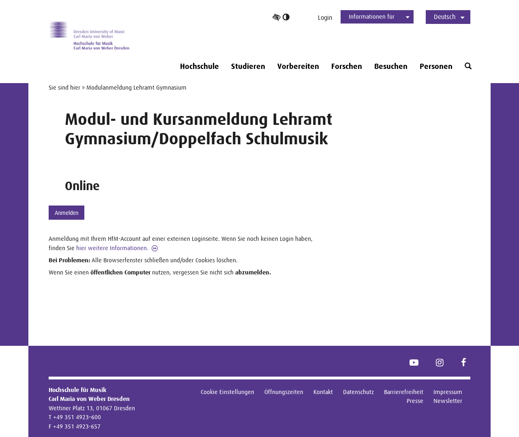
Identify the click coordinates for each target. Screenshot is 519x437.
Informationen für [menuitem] (372, 16)
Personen (436, 66)
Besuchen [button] (390, 66)
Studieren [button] (248, 66)
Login (325, 17)
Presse (415, 400)
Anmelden (66, 213)
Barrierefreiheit (403, 391)
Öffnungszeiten (283, 391)
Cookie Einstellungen (227, 391)
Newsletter (447, 400)
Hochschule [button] (199, 66)
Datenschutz (358, 391)
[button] (468, 66)
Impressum (447, 391)
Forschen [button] (346, 66)
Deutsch (445, 17)
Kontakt (323, 391)
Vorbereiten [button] (298, 66)
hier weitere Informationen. (112, 247)
